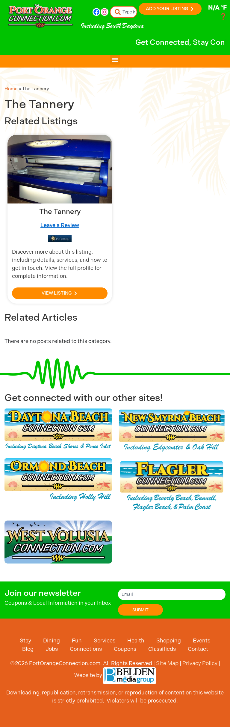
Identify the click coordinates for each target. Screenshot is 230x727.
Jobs (52, 649)
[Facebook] (96, 12)
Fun (77, 640)
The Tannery (60, 211)
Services (104, 640)
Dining (51, 640)
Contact (198, 649)
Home (11, 88)
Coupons (125, 649)
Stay (25, 640)
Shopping (168, 640)
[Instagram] (104, 12)
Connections (86, 649)
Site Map (167, 663)
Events (201, 640)
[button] (115, 60)
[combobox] (123, 12)
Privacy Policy (199, 663)
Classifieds (162, 649)
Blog (28, 649)
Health (135, 640)
